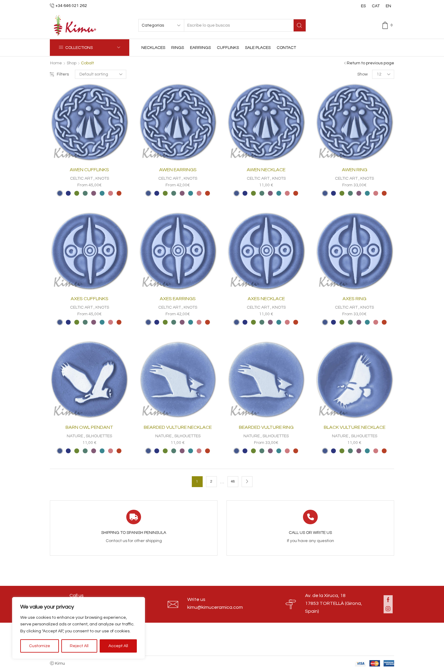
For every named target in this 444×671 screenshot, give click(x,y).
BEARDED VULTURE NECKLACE (178, 427)
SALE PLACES (258, 48)
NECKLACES (153, 48)
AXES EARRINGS (178, 298)
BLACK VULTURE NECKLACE (354, 427)
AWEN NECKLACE (266, 169)
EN (388, 6)
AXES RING (354, 298)
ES (363, 6)
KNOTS (102, 178)
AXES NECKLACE (266, 298)
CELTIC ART (81, 178)
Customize (39, 646)
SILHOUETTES (99, 436)
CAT (376, 6)
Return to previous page (370, 63)
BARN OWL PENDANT (89, 427)
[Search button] (300, 25)
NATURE (75, 436)
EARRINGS (200, 48)
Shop (71, 63)
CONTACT (286, 48)
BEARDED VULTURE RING (266, 427)
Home (56, 63)
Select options (106, 151)
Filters (63, 74)
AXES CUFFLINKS (89, 298)
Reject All (79, 646)
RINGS (177, 48)
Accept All (118, 646)
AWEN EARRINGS (178, 169)
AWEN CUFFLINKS (89, 169)
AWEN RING (354, 169)
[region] (78, 628)
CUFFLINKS (228, 48)
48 (233, 481)
